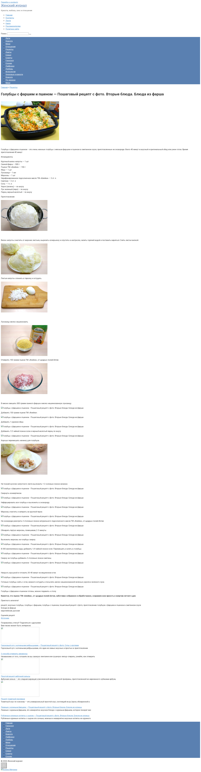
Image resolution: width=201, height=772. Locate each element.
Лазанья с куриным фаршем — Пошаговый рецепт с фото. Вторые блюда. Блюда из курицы (41, 707)
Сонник (9, 63)
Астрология (10, 72)
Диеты (9, 52)
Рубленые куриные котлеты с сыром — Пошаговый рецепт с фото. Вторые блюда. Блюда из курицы (45, 716)
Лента (8, 21)
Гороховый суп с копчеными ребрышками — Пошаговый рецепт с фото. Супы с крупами (40, 645)
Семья (8, 55)
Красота (9, 41)
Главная (9, 15)
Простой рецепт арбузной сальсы (15, 676)
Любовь (9, 69)
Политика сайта (12, 29)
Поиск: (4, 34)
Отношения (10, 47)
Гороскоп (10, 60)
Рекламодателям (13, 26)
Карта (8, 23)
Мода (8, 44)
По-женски (10, 80)
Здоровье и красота (14, 74)
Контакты (10, 18)
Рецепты (9, 49)
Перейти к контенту (9, 2)
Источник (5, 618)
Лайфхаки (10, 66)
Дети (8, 38)
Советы (9, 58)
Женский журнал (14, 5)
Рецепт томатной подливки (13, 699)
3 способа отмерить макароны (14, 654)
